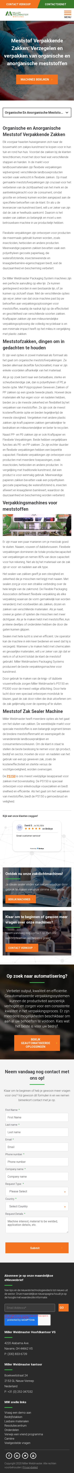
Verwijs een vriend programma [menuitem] (23, 1434)
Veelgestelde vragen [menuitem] (17, 1443)
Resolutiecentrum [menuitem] (15, 1425)
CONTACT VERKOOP (18, 4)
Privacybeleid (30, 1467)
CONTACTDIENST (55, 4)
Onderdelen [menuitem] (11, 1430)
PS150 (11, 776)
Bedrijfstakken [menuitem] (13, 1417)
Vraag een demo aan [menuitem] (17, 1412)
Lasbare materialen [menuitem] (16, 1421)
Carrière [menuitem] (9, 1438)
